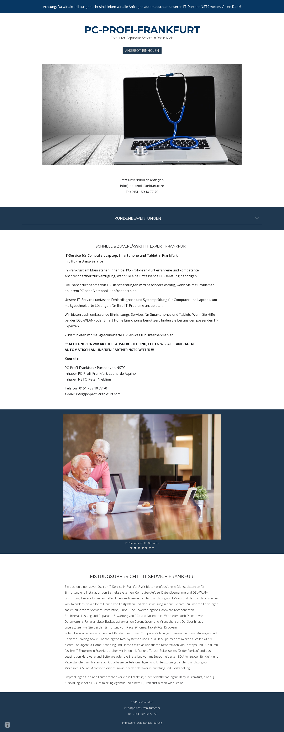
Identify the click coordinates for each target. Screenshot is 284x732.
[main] (142, 32)
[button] (257, 218)
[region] (142, 6)
